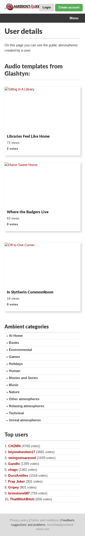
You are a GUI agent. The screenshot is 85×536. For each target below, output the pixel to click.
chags (13, 469)
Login (47, 7)
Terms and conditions (45, 520)
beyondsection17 (21, 452)
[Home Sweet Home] (42, 185)
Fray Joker (16, 481)
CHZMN (14, 446)
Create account (68, 7)
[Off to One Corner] (42, 265)
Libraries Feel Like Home (28, 136)
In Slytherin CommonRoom (30, 292)
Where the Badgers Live (28, 212)
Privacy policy (19, 520)
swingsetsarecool (22, 458)
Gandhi (14, 464)
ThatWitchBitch (22, 499)
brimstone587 (19, 493)
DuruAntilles (18, 475)
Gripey (13, 487)
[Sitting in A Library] (42, 109)
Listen (15, 126)
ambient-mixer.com (27, 7)
